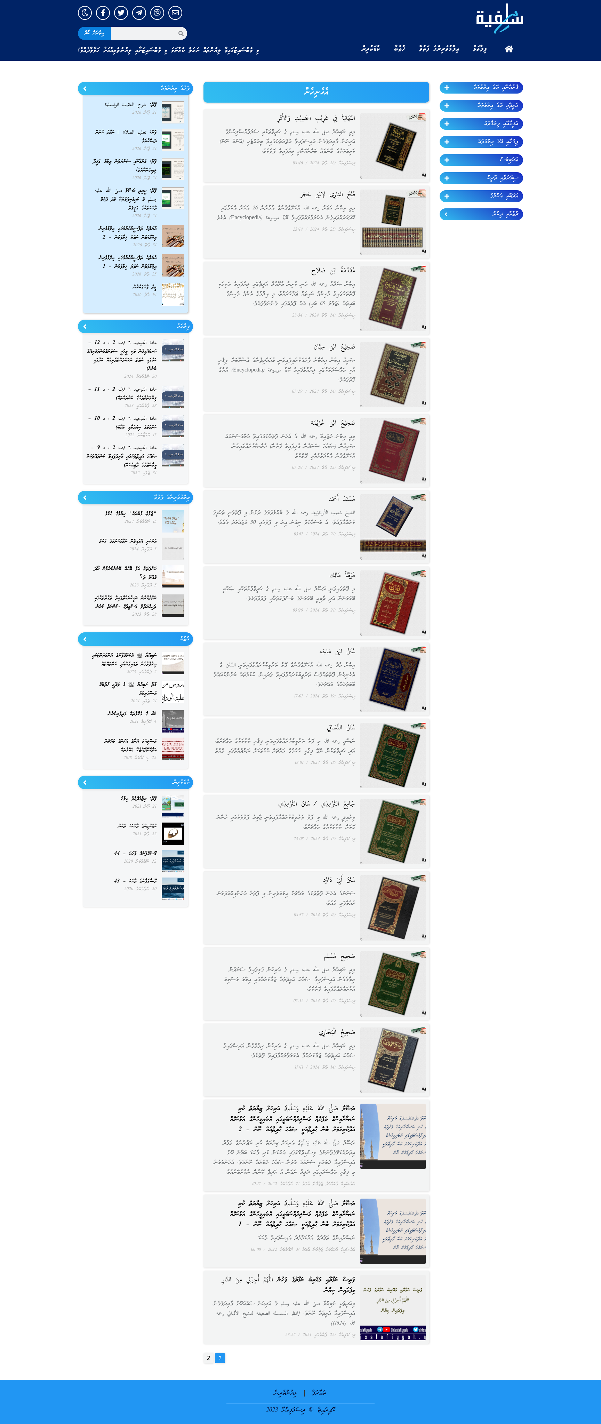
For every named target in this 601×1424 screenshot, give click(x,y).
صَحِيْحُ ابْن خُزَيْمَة (333, 423)
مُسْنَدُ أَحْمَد (342, 499)
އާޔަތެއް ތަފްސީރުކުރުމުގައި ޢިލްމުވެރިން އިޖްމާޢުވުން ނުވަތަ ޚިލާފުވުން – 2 (128, 233)
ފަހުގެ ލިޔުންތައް (175, 89)
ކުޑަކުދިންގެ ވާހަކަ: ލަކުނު (137, 826)
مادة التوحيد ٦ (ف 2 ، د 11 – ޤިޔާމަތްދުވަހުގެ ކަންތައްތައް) (122, 393)
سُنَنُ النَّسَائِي (341, 728)
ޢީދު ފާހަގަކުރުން (145, 287)
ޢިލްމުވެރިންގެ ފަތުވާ (439, 49)
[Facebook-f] (103, 13)
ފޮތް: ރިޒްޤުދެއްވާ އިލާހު (139, 799)
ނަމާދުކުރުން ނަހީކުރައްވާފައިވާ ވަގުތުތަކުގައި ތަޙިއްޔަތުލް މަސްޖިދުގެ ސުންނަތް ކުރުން (125, 602)
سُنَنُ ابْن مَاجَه (337, 652)
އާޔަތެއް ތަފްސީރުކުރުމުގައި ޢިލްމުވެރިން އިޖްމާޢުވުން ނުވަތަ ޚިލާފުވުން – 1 (128, 262)
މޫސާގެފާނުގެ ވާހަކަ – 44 (135, 854)
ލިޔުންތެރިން (285, 1393)
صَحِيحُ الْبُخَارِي (337, 1032)
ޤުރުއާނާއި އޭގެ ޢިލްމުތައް (496, 87)
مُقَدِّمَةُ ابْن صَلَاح (333, 271)
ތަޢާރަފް (319, 1393)
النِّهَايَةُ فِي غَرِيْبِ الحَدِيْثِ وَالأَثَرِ (316, 118)
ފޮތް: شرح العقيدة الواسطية (131, 105)
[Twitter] (121, 13)
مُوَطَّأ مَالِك (342, 575)
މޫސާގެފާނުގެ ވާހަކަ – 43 (135, 881)
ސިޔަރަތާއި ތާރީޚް (502, 178)
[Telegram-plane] (139, 13)
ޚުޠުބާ (399, 49)
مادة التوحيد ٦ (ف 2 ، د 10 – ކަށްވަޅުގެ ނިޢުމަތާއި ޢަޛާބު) (122, 423)
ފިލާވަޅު (480, 49)
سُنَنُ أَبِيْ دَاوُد (339, 880)
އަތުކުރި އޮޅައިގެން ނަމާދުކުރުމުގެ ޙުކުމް (128, 541)
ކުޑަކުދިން (370, 49)
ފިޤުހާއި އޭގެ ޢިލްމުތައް (498, 142)
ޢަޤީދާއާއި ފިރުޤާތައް (501, 124)
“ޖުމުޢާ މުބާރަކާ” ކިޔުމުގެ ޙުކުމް (131, 514)
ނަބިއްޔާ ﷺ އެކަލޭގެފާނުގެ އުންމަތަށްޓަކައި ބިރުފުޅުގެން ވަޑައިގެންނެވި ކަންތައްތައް (124, 660)
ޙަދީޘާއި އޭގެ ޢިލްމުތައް (498, 106)
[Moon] (85, 13)
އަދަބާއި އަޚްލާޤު (504, 196)
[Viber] (157, 13)
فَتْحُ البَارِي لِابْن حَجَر (327, 195)
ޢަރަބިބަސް (509, 160)
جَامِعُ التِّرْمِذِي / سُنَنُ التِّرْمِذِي (316, 804)
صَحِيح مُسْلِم (339, 956)
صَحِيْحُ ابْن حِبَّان (334, 347)
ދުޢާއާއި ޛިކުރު (505, 214)
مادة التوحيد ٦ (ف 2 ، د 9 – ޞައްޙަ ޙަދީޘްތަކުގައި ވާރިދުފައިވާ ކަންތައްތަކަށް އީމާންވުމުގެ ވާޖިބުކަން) (122, 457)
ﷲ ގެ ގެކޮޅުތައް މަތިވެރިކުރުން (132, 714)
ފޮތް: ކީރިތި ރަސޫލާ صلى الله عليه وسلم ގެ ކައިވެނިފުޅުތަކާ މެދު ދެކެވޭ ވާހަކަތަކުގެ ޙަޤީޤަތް (126, 200)
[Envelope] (175, 13)
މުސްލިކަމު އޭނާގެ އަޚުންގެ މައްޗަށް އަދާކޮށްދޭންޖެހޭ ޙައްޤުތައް (131, 745)
